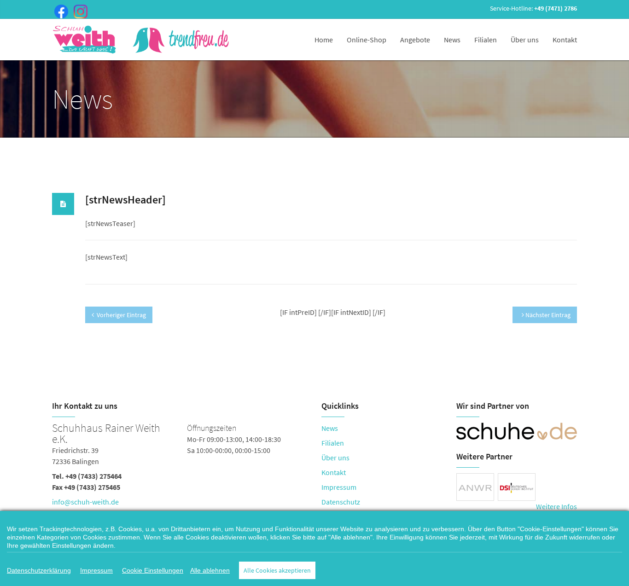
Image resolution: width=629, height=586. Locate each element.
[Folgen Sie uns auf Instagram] (79, 10)
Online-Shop (366, 39)
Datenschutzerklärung (39, 570)
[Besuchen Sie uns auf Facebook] (59, 10)
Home (323, 39)
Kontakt (565, 39)
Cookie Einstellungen (152, 570)
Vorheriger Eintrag (121, 315)
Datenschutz (340, 501)
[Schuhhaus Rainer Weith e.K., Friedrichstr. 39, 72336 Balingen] (179, 467)
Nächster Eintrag (547, 315)
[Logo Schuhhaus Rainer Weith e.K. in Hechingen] (142, 39)
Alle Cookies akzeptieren (277, 570)
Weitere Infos (556, 506)
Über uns (525, 39)
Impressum (338, 487)
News (452, 39)
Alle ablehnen (210, 570)
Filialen (485, 39)
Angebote (415, 39)
